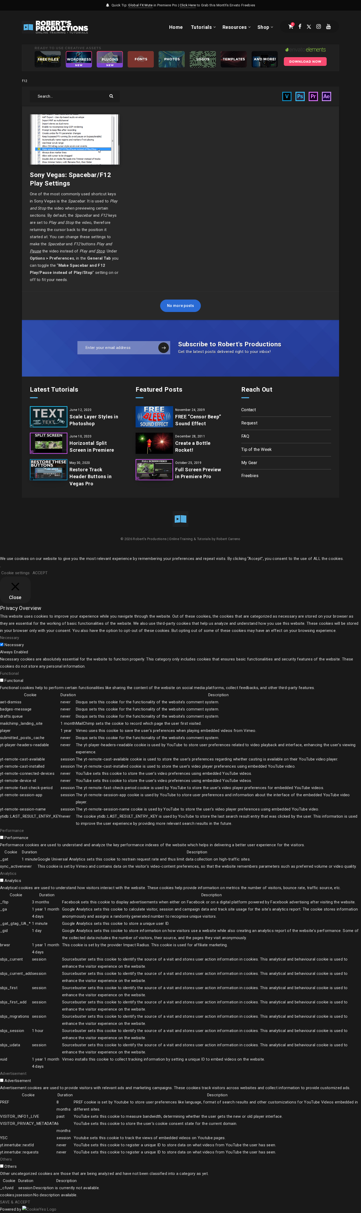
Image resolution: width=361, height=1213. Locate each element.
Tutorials (201, 27)
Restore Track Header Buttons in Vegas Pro (91, 476)
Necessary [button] (9, 637)
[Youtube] (328, 26)
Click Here (188, 5)
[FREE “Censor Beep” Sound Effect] (154, 416)
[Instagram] (318, 26)
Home (176, 27)
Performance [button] (12, 830)
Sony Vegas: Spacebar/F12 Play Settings (70, 179)
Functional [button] (9, 673)
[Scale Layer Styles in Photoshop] (48, 416)
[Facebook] (299, 26)
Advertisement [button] (13, 1073)
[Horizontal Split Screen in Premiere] (48, 443)
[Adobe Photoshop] (300, 96)
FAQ (245, 436)
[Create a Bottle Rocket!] (154, 443)
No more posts (180, 306)
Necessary (14, 644)
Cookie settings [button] (15, 573)
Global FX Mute (140, 5)
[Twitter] (309, 26)
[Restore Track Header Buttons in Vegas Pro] (48, 469)
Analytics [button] (8, 873)
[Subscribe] (163, 347)
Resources (235, 27)
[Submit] (111, 95)
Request (249, 423)
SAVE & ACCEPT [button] (15, 1202)
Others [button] (6, 1159)
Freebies (249, 475)
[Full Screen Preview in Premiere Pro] (154, 469)
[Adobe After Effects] (326, 96)
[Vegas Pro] (286, 96)
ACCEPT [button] (40, 573)
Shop (263, 27)
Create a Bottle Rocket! (193, 446)
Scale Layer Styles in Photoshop (94, 420)
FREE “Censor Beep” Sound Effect (198, 420)
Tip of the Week (256, 449)
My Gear (249, 462)
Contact (248, 409)
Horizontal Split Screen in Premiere (92, 446)
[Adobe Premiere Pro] (313, 96)
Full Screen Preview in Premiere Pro (198, 473)
